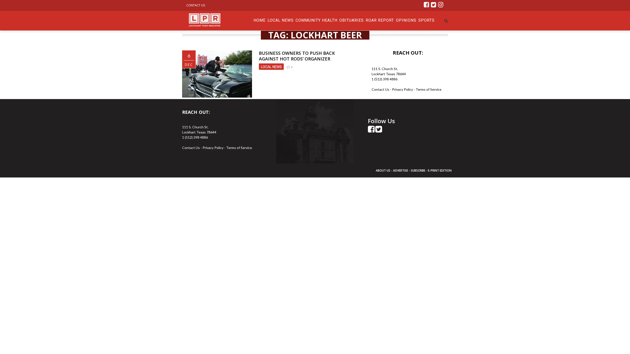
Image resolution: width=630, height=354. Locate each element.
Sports (426, 20)
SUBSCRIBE (418, 170)
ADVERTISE (400, 170)
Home (259, 20)
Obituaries (351, 20)
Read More (269, 91)
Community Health (316, 20)
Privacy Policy (403, 89)
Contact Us (195, 5)
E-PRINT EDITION (440, 170)
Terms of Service (428, 89)
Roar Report (380, 20)
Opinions (406, 20)
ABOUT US (383, 170)
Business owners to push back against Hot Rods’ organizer (297, 56)
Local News (281, 20)
